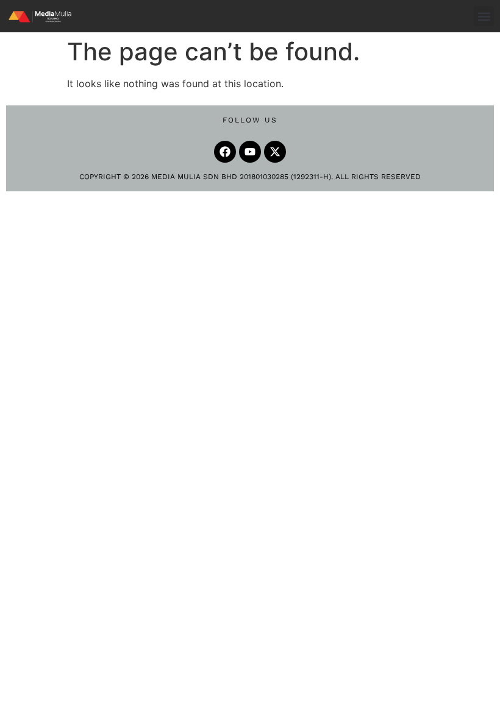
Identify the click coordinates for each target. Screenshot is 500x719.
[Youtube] (250, 152)
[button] (484, 16)
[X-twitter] (275, 152)
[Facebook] (225, 152)
